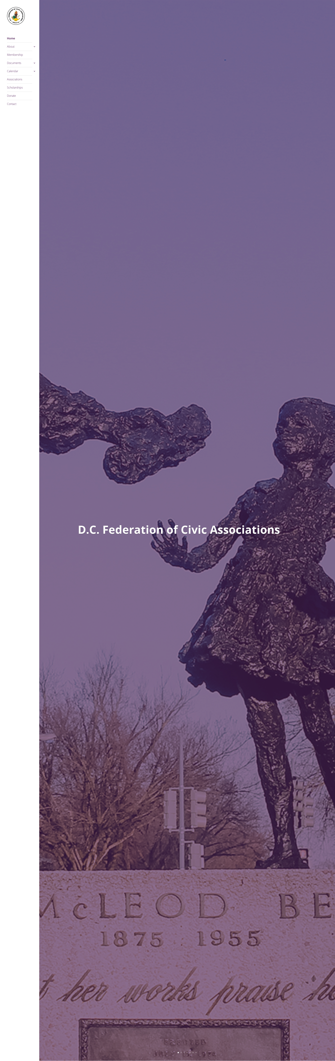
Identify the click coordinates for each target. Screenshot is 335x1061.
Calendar (12, 71)
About (10, 46)
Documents (14, 63)
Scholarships (15, 87)
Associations (14, 79)
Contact (11, 104)
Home (11, 38)
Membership (15, 55)
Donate (11, 96)
